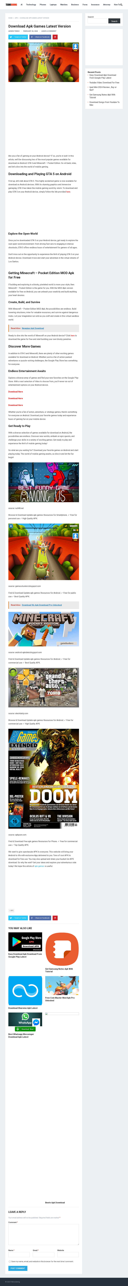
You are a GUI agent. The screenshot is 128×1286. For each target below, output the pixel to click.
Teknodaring (15, 1282)
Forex (85, 5)
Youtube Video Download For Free (104, 82)
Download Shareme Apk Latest (23, 1008)
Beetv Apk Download (55, 1202)
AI (21, 5)
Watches (64, 5)
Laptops (53, 5)
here (68, 192)
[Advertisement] (43, 101)
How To (117, 5)
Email (36, 1250)
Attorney (106, 5)
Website (60, 1250)
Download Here (15, 392)
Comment (13, 1222)
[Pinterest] (55, 37)
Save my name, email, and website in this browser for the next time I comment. (42, 1261)
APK (16, 18)
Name (11, 1250)
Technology (31, 5)
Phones (43, 5)
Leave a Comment (48, 31)
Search (91, 17)
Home (10, 18)
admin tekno (14, 31)
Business (75, 5)
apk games (40, 866)
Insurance (95, 5)
